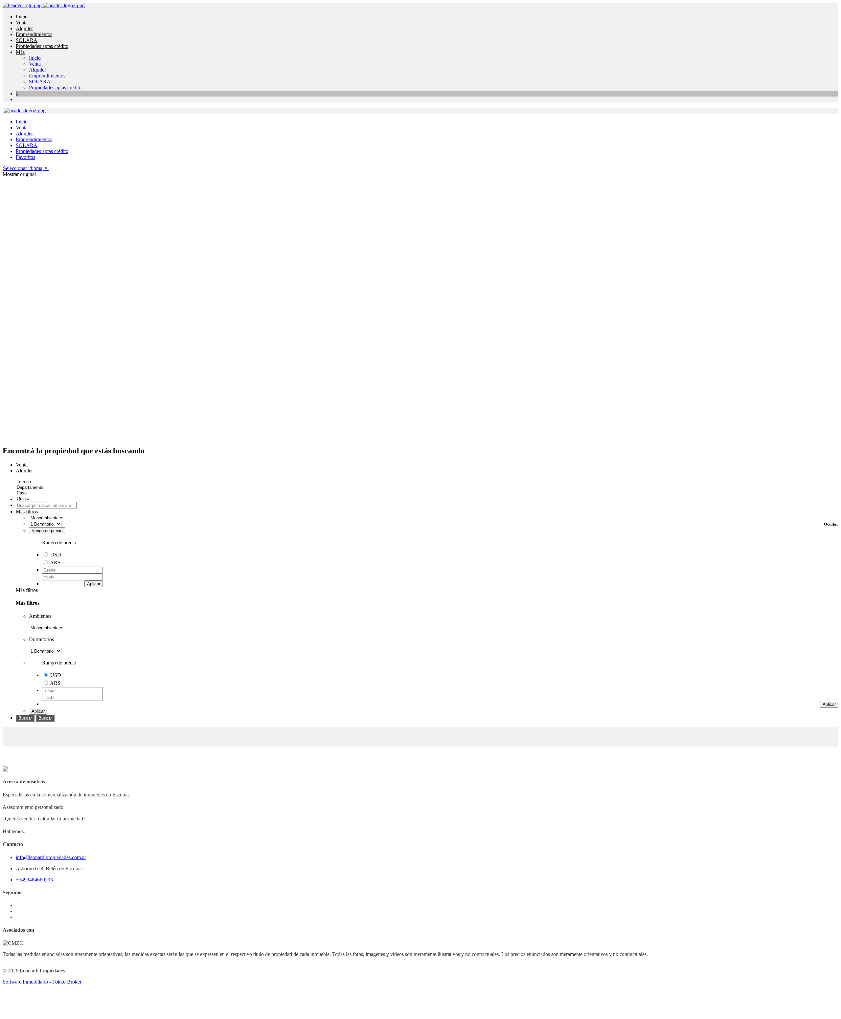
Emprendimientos (34, 34)
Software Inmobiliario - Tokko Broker (42, 982)
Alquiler (24, 28)
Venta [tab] (22, 464)
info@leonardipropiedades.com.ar (51, 857)
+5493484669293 (34, 879)
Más (20, 52)
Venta (22, 22)
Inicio (22, 16)
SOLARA (26, 40)
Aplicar (93, 583)
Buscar (25, 718)
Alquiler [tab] (24, 470)
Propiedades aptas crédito (42, 46)
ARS (55, 562)
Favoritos (25, 157)
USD (55, 554)
